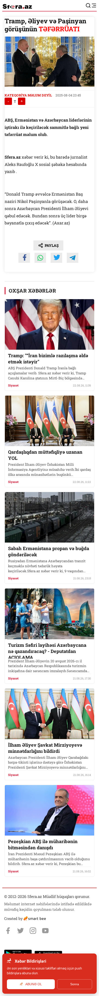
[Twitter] (20, 931)
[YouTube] (45, 931)
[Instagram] (33, 931)
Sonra (74, 984)
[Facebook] (8, 931)
